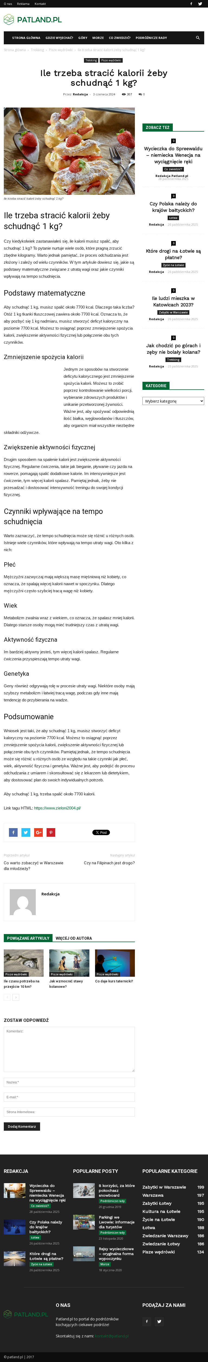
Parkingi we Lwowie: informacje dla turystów (117, 1222)
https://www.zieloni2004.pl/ (57, 808)
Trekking (91, 60)
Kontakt (40, 4)
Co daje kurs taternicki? (114, 981)
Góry (82, 38)
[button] (197, 37)
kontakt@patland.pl (112, 1335)
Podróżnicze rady (151, 38)
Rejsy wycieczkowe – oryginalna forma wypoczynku (116, 1254)
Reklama (23, 4)
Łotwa (173, 218)
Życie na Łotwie (173, 265)
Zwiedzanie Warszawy (165, 1235)
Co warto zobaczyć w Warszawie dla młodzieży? (33, 866)
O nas (8, 4)
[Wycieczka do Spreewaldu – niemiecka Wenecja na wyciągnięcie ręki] (14, 1190)
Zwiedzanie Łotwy (161, 1243)
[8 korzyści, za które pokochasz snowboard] (84, 1190)
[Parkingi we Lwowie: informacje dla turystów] (84, 1222)
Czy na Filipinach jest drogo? (109, 863)
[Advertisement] (140, 19)
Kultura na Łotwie (161, 1211)
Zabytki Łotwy (156, 1203)
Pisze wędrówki (111, 60)
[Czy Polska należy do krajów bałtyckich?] (14, 1227)
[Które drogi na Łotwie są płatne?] (14, 1258)
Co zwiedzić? (120, 38)
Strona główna (26, 38)
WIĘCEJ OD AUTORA (74, 938)
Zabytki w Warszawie (173, 312)
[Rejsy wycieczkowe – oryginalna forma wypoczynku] (84, 1253)
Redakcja (80, 94)
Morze (98, 38)
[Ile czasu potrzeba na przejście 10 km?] (24, 963)
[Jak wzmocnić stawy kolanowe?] (69, 963)
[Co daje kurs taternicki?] (115, 963)
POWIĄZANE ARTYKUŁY (28, 938)
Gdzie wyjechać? (59, 38)
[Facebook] (191, 4)
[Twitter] (200, 4)
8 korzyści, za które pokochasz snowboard (117, 1190)
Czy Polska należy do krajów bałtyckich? (46, 1227)
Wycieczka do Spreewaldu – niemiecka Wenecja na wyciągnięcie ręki (173, 155)
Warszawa (153, 1195)
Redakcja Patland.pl (171, 176)
